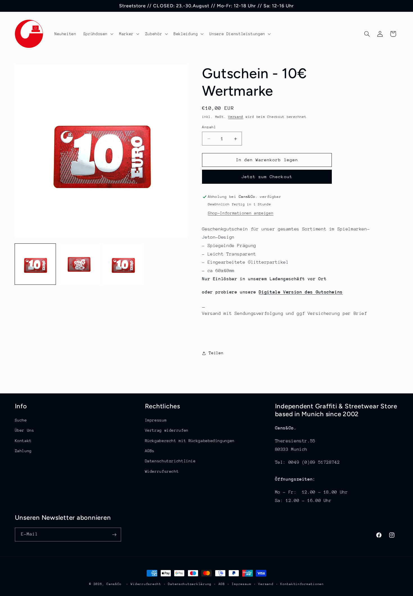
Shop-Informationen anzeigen (240, 213)
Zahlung (23, 451)
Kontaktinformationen (302, 584)
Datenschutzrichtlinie (170, 461)
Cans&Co (114, 584)
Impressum (156, 420)
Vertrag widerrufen (167, 430)
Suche (21, 420)
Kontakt (23, 440)
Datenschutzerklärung (190, 584)
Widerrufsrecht (162, 471)
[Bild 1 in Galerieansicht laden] (35, 264)
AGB (222, 584)
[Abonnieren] (114, 534)
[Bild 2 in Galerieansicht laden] (79, 264)
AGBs (150, 451)
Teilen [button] (216, 353)
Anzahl (209, 127)
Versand (235, 117)
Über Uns (24, 430)
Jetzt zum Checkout (267, 176)
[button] (97, 34)
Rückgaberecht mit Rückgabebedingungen (190, 440)
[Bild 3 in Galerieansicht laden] (123, 264)
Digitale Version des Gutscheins (301, 292)
